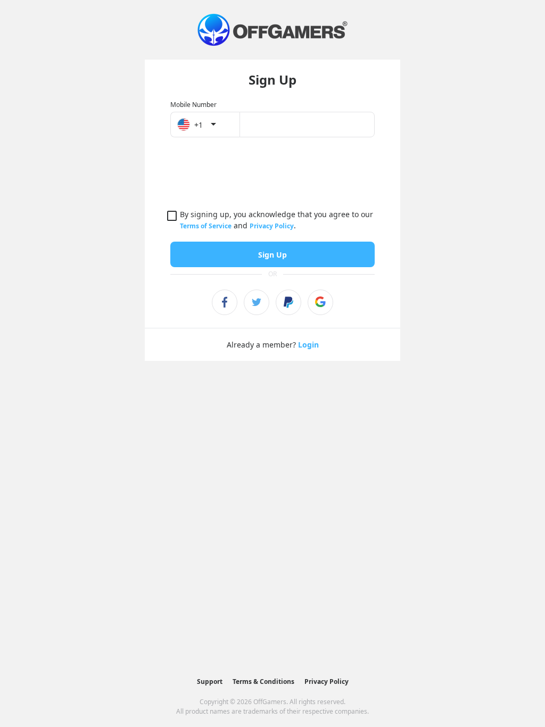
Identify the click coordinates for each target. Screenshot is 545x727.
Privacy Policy (272, 225)
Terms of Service (206, 225)
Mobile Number (193, 104)
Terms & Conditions (263, 681)
